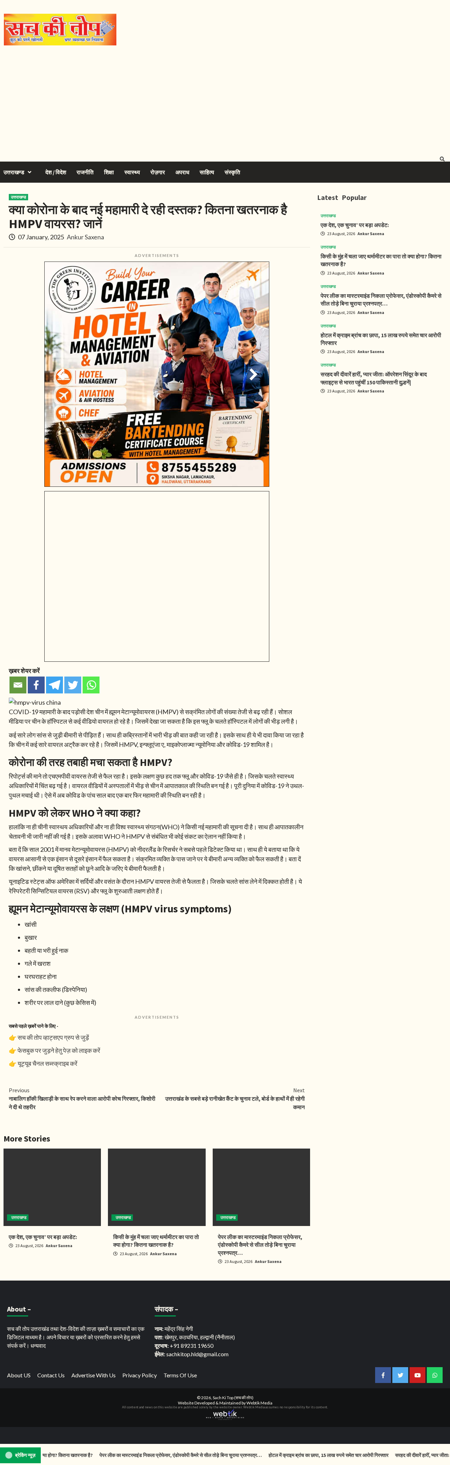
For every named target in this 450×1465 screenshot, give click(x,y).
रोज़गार (157, 172)
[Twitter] (72, 685)
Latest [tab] (327, 197)
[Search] (442, 159)
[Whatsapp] (91, 685)
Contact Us (51, 1375)
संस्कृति (232, 172)
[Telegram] (54, 685)
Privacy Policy (139, 1375)
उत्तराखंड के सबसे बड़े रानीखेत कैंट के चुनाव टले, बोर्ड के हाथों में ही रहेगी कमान (235, 1099)
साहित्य (207, 172)
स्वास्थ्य (132, 172)
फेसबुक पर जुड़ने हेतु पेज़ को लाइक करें (59, 1050)
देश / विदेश (55, 172)
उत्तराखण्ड (14, 172)
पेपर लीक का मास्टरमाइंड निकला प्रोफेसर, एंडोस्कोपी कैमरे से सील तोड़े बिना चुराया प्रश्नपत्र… (260, 1244)
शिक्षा (109, 172)
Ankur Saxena (85, 237)
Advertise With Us (93, 1375)
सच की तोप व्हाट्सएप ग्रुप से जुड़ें (53, 1037)
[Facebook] (36, 685)
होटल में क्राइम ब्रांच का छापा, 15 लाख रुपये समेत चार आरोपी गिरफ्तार (305, 1455)
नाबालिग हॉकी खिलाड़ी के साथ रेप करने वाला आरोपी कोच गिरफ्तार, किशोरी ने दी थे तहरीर (82, 1099)
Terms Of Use (180, 1375)
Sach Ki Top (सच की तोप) (233, 1397)
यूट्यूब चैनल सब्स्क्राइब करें (47, 1063)
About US (19, 1375)
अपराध (182, 172)
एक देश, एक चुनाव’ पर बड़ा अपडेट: (43, 1236)
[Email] (17, 685)
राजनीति (85, 172)
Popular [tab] (354, 197)
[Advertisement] (225, 98)
